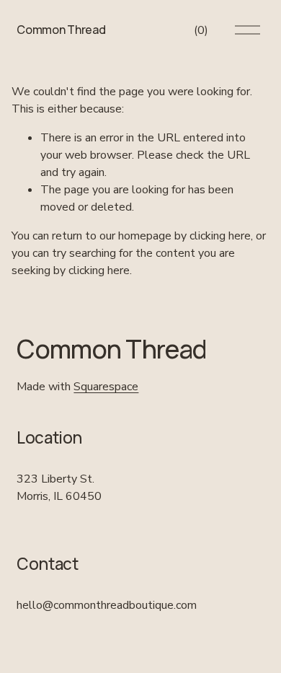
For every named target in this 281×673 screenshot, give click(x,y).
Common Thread (61, 30)
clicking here (220, 236)
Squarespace (105, 387)
